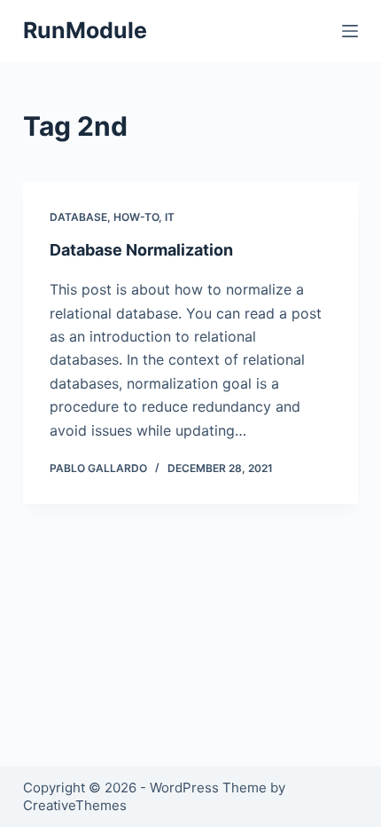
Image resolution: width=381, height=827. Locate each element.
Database (78, 217)
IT (170, 217)
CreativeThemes (75, 805)
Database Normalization (141, 249)
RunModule (85, 30)
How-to (136, 217)
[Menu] (350, 31)
